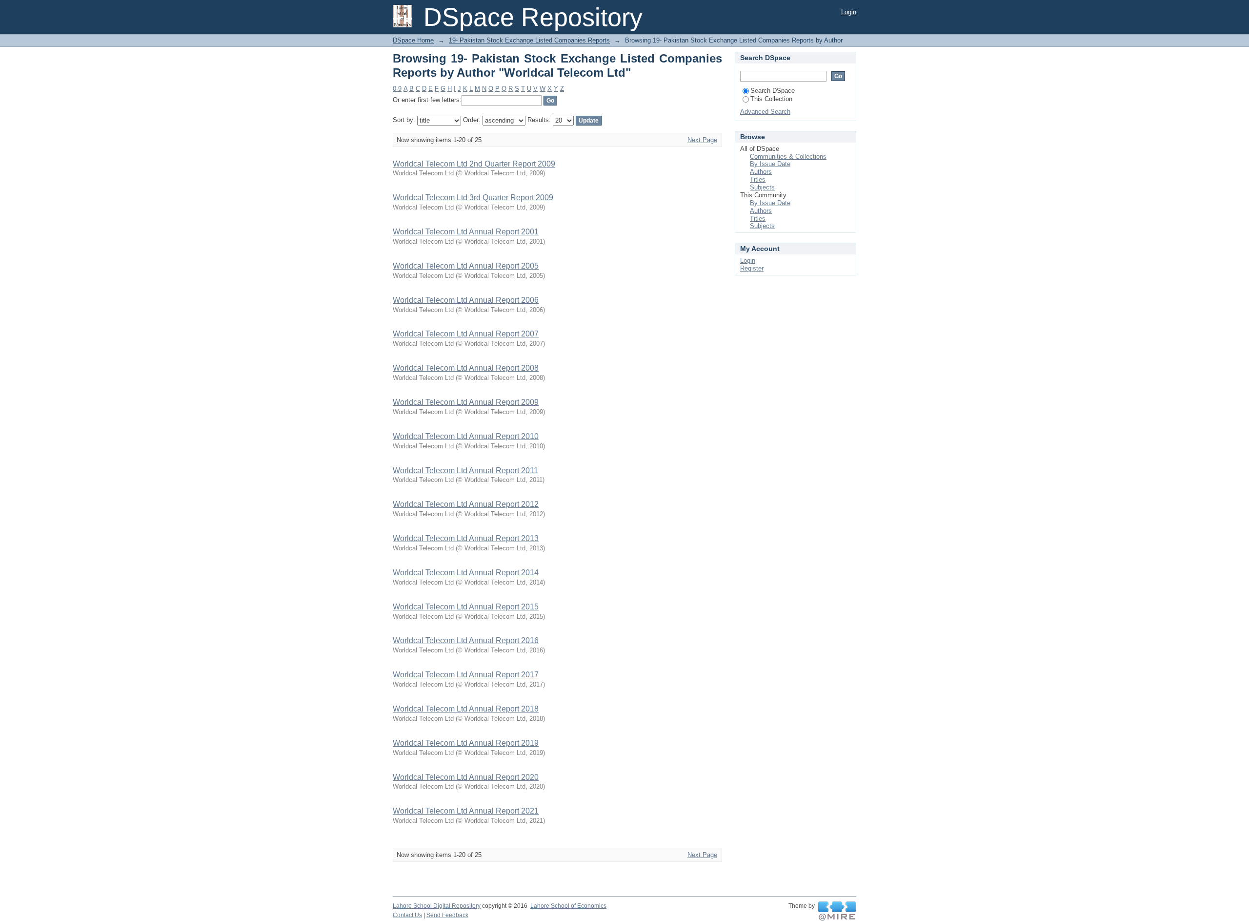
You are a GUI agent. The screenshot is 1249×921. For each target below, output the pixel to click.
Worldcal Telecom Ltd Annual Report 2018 (466, 709)
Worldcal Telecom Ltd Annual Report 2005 (466, 266)
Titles (758, 179)
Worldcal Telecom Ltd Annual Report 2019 (466, 743)
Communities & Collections (788, 156)
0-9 (397, 88)
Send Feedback (447, 915)
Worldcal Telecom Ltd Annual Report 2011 (465, 470)
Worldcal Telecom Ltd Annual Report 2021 (466, 811)
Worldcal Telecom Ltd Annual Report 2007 (466, 334)
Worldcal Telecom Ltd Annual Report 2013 (466, 538)
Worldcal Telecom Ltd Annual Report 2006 (466, 300)
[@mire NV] (837, 911)
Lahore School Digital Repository (437, 905)
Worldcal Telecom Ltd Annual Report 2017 (466, 674)
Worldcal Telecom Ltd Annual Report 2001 (466, 232)
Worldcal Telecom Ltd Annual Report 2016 (466, 640)
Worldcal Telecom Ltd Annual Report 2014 (466, 572)
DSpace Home (413, 40)
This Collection (771, 99)
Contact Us (407, 915)
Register (752, 268)
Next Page (702, 140)
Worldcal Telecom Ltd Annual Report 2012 (466, 504)
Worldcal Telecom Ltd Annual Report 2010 (466, 436)
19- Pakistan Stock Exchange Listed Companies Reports (529, 40)
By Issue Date (770, 163)
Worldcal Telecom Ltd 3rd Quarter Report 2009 (473, 197)
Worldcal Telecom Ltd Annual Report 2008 (466, 368)
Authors (761, 171)
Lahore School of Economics (568, 905)
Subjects (762, 187)
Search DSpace (772, 90)
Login (848, 12)
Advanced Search (765, 111)
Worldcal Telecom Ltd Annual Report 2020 (466, 777)
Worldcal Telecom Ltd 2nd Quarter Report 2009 (474, 164)
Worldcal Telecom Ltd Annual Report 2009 (466, 402)
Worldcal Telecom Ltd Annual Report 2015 (466, 607)
